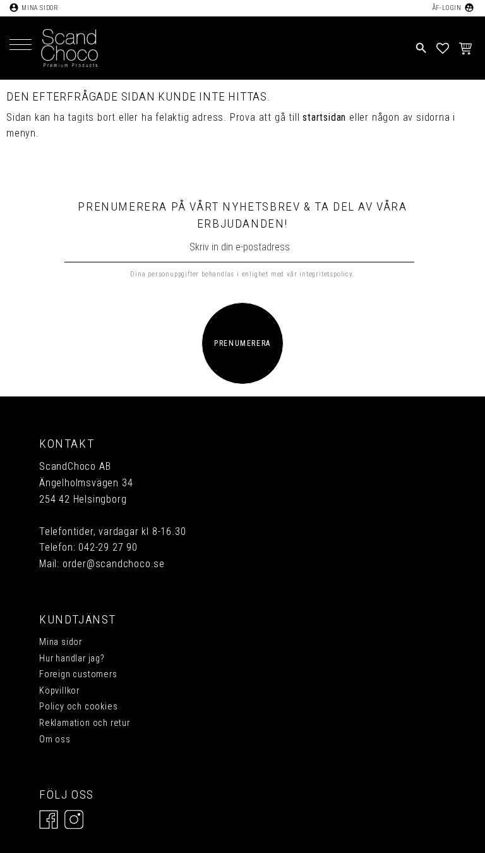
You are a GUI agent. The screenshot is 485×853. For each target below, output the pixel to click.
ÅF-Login (447, 8)
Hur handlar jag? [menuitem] (72, 658)
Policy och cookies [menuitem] (78, 706)
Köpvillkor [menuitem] (59, 690)
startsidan (324, 117)
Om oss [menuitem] (55, 739)
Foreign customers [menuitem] (78, 674)
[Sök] (334, 27)
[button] (20, 46)
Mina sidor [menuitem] (60, 642)
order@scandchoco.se (114, 564)
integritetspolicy (325, 274)
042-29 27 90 (108, 547)
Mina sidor (40, 8)
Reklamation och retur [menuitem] (84, 723)
